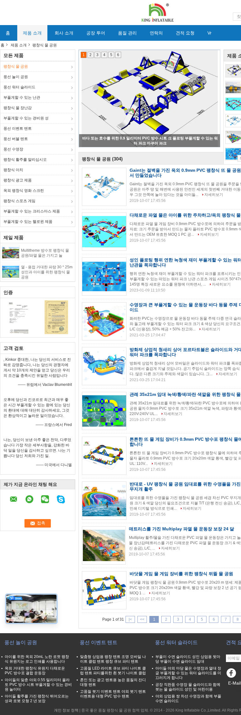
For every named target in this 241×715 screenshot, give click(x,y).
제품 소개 (32, 32)
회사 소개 (64, 32)
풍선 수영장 (13, 149)
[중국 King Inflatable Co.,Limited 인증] (19, 317)
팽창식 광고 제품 (17, 180)
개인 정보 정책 (66, 710)
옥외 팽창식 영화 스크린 (23, 190)
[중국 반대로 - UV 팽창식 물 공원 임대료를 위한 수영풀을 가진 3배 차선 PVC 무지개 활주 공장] (104, 500)
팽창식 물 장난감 (17, 108)
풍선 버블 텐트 (15, 139)
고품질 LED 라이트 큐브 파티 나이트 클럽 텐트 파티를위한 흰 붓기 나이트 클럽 (113, 670)
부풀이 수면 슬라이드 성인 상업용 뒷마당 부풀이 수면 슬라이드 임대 (187, 659)
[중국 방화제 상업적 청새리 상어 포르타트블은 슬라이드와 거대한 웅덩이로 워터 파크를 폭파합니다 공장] (104, 366)
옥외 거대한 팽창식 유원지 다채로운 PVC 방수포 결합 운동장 (35, 670)
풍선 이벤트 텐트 (17, 128)
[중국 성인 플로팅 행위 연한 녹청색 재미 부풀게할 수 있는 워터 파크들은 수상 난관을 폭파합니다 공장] (104, 276)
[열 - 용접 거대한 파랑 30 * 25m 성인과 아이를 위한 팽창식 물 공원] (10, 271)
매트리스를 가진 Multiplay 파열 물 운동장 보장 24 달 (181, 528)
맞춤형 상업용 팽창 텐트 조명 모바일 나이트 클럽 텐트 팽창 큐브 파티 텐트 (113, 659)
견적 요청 (185, 32)
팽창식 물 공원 (15, 66)
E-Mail (234, 683)
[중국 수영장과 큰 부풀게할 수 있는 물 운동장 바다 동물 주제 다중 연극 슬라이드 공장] (104, 321)
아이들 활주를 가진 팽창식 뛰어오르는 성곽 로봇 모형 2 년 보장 (37, 698)
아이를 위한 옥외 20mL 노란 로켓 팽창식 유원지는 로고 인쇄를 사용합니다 (37, 659)
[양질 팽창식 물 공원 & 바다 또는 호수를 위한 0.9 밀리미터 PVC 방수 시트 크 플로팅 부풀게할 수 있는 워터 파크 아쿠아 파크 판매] (149, 98)
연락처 (156, 32)
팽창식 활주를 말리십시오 (25, 159)
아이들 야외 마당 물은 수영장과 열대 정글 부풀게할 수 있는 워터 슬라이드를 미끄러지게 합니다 (188, 673)
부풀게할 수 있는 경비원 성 (26, 118)
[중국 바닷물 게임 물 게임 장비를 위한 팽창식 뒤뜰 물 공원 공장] (104, 590)
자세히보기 (213, 194)
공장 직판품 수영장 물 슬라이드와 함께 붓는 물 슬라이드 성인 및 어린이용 (187, 686)
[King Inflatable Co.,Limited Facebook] (232, 674)
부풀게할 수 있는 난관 (21, 97)
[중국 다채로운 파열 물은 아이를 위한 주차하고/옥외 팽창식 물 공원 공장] (104, 232)
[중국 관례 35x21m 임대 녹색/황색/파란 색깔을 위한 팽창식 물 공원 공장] (104, 411)
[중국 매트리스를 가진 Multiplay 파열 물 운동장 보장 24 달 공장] (104, 545)
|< (130, 619)
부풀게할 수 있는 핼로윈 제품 (27, 221)
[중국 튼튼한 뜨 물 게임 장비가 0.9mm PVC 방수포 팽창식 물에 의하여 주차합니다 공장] (104, 456)
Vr (209, 32)
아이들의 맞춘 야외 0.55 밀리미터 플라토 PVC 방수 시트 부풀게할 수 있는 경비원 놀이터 (38, 684)
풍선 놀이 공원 (15, 77)
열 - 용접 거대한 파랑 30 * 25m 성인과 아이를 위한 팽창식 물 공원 (46, 272)
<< (142, 619)
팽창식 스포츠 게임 (19, 201)
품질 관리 (127, 32)
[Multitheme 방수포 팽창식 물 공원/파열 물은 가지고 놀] (10, 252)
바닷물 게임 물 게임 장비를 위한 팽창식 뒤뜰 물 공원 (181, 573)
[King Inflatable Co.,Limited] (156, 12)
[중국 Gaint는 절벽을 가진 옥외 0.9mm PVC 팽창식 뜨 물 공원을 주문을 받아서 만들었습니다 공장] (104, 187)
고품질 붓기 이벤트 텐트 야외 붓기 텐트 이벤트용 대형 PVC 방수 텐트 (113, 693)
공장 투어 (95, 32)
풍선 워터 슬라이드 (19, 87)
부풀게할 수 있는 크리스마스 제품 (31, 211)
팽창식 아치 (13, 170)
